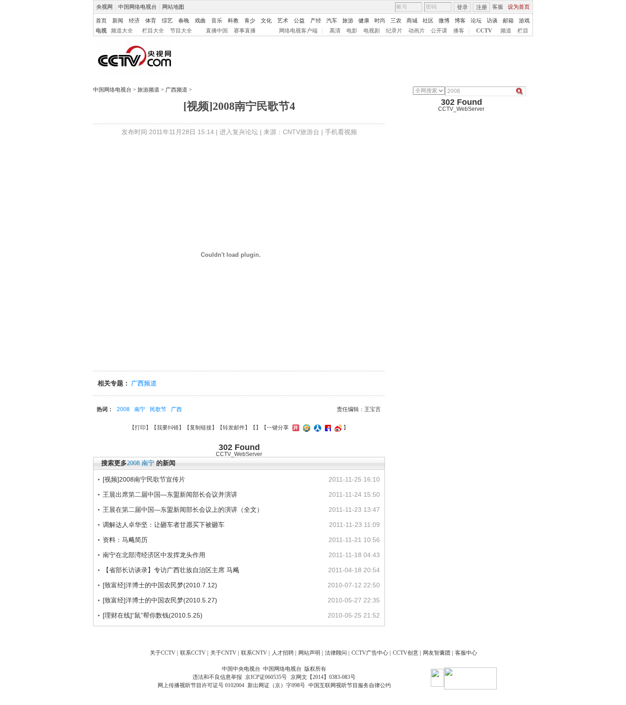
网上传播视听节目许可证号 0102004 (201, 685)
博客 (460, 20)
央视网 (104, 7)
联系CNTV (254, 653)
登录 (462, 7)
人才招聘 (283, 653)
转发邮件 (234, 427)
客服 (497, 7)
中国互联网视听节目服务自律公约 (349, 685)
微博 (444, 20)
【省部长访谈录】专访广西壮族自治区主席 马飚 (171, 570)
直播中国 (217, 30)
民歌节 (158, 409)
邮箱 (508, 20)
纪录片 (394, 30)
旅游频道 (148, 90)
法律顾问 (336, 653)
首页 (101, 20)
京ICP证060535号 (266, 677)
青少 (249, 20)
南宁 (139, 409)
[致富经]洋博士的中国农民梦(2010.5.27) (160, 600)
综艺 (167, 20)
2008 (123, 409)
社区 (428, 20)
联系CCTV (193, 653)
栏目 (522, 30)
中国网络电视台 (137, 7)
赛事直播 (245, 30)
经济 (134, 20)
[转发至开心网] (294, 427)
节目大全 (181, 30)
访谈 (492, 20)
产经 (315, 20)
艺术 (282, 20)
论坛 (476, 20)
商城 (411, 20)
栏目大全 (153, 30)
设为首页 (519, 7)
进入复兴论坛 (239, 132)
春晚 (183, 20)
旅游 (347, 20)
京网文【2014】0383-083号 (323, 677)
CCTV (484, 30)
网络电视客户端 (298, 30)
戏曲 (200, 20)
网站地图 (173, 7)
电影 (351, 30)
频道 (505, 30)
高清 (334, 30)
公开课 (439, 30)
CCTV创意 (405, 653)
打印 (140, 427)
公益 (299, 20)
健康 (363, 20)
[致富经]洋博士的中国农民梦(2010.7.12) (160, 585)
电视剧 (371, 30)
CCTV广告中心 (369, 653)
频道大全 (122, 30)
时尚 (379, 20)
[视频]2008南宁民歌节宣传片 (144, 479)
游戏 (524, 20)
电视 (101, 30)
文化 (266, 20)
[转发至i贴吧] (327, 427)
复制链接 (201, 427)
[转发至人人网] (316, 427)
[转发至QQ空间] (305, 427)
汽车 (331, 20)
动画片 (416, 30)
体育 (150, 20)
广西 (176, 409)
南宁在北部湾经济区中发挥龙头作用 (154, 555)
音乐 (216, 20)
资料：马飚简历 (125, 539)
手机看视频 (341, 132)
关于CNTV (223, 653)
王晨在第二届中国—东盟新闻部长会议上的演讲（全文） (183, 509)
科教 (233, 20)
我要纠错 (168, 427)
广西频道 (176, 90)
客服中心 (466, 653)
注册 (481, 7)
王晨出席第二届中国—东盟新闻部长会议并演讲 (170, 494)
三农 (395, 20)
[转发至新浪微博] (337, 427)
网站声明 (309, 653)
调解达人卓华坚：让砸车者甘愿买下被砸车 (164, 524)
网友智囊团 (436, 653)
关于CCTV (163, 653)
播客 (458, 30)
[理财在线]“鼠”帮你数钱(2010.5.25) (153, 615)
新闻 (117, 20)
